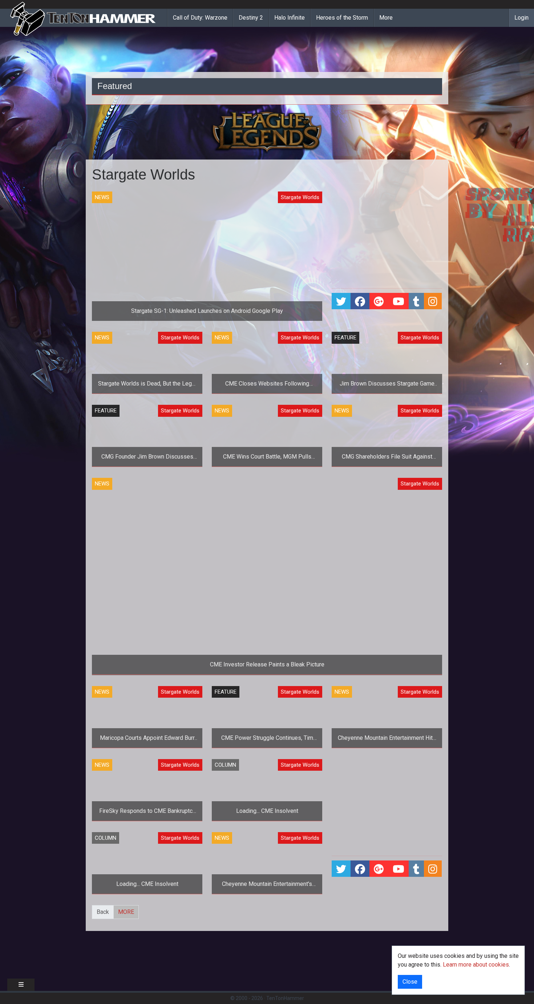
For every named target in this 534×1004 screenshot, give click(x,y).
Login (521, 17)
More (386, 17)
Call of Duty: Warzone (200, 17)
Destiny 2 (251, 17)
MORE (126, 911)
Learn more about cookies (476, 964)
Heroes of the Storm (342, 17)
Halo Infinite (289, 17)
